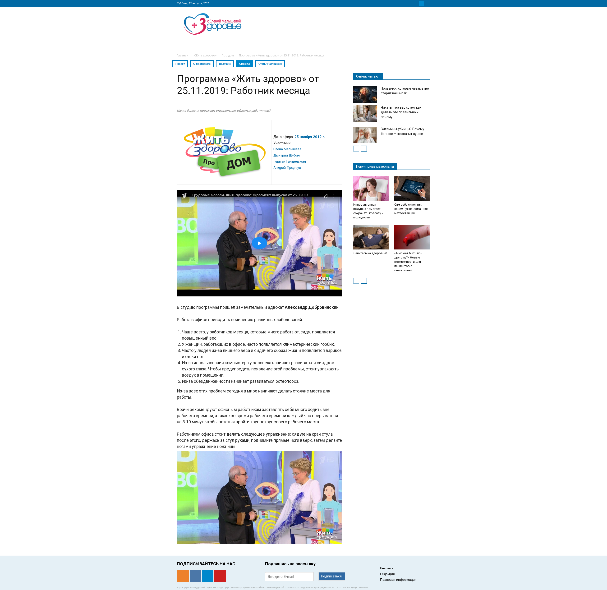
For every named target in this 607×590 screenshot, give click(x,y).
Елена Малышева (287, 149)
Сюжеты (244, 63)
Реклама (386, 568)
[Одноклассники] (410, 3)
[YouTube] (427, 3)
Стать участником (270, 63)
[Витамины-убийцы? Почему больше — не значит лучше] (365, 135)
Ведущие (225, 63)
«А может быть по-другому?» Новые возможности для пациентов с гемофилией (408, 261)
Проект (180, 63)
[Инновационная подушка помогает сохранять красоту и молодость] (371, 188)
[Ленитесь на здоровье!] (371, 237)
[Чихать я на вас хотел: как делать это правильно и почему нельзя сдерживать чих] (365, 113)
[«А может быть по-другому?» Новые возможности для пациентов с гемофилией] (412, 237)
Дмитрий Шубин (286, 155)
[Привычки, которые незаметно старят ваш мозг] (365, 94)
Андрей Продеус (287, 168)
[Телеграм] (421, 3)
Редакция (387, 574)
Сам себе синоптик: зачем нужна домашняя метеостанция (411, 209)
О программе (202, 63)
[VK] (415, 3)
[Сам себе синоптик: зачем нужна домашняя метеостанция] (412, 188)
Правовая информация (398, 579)
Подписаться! (331, 576)
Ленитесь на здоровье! (370, 253)
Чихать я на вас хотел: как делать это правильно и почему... (401, 112)
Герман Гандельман (289, 161)
